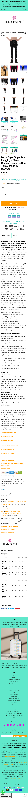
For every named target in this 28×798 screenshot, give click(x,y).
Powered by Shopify (14, 785)
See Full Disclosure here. (16, 778)
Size (2, 187)
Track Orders (14, 702)
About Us (14, 677)
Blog (14, 717)
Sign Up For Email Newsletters (14, 713)
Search (14, 675)
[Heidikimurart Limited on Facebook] (8, 725)
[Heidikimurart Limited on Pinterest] (11, 725)
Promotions (14, 709)
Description (6, 235)
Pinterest (18, 513)
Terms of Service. (8, 764)
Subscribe (20, 736)
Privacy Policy (14, 681)
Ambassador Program (14, 700)
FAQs (15, 235)
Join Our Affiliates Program (14, 711)
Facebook (4, 513)
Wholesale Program (14, 698)
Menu (4, 9)
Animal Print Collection (11, 32)
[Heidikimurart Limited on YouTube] (20, 725)
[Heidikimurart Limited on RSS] (23, 725)
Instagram (11, 513)
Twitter (4, 515)
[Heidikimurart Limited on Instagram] (14, 725)
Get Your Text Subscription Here (14, 715)
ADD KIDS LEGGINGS (7, 460)
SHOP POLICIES (6, 504)
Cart (26, 9)
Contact (14, 705)
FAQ (14, 692)
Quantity (3, 194)
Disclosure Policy (14, 688)
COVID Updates (14, 694)
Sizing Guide (14, 696)
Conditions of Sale (14, 683)
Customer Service (14, 690)
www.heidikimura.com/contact (17, 501)
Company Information (14, 679)
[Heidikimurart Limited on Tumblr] (17, 725)
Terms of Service (14, 686)
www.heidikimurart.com (12, 511)
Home (2, 32)
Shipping (3, 183)
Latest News (14, 619)
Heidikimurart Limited (19, 783)
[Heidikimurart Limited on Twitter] (4, 725)
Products (14, 707)
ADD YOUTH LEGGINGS (8, 529)
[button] (5, 172)
